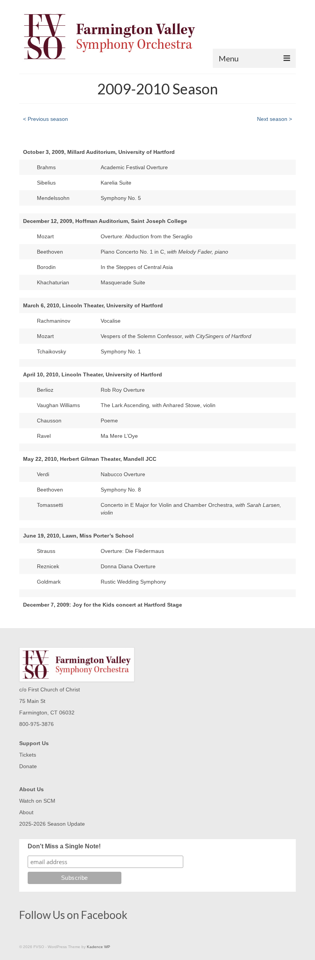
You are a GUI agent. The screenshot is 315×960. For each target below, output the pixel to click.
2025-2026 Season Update (52, 824)
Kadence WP (98, 947)
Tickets (27, 755)
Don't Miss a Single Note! (64, 846)
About (26, 812)
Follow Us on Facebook (73, 914)
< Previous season (45, 119)
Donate (28, 766)
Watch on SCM (37, 801)
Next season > (274, 119)
